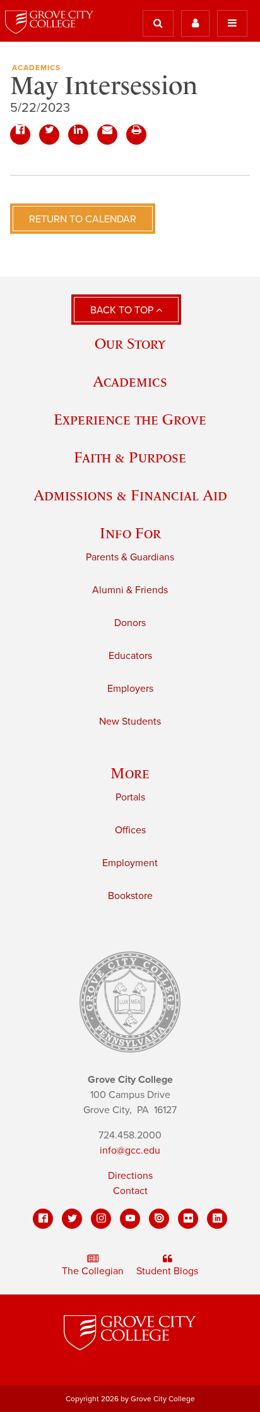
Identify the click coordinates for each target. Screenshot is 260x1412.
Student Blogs (167, 1271)
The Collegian (93, 1271)
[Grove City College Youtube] (130, 1219)
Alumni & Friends (130, 590)
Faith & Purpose (130, 457)
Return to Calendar (82, 219)
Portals (130, 797)
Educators (130, 655)
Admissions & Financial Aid (130, 495)
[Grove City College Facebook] (43, 1219)
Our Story (130, 343)
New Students (130, 721)
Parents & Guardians (130, 557)
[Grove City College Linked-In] (217, 1219)
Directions (130, 1175)
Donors (130, 623)
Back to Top (123, 310)
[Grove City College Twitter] (72, 1219)
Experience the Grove (130, 419)
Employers (130, 688)
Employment (130, 863)
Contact (130, 1191)
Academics (36, 67)
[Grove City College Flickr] (188, 1219)
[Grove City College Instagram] (101, 1219)
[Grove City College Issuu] (159, 1219)
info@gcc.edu (130, 1150)
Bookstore (130, 896)
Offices (130, 830)
